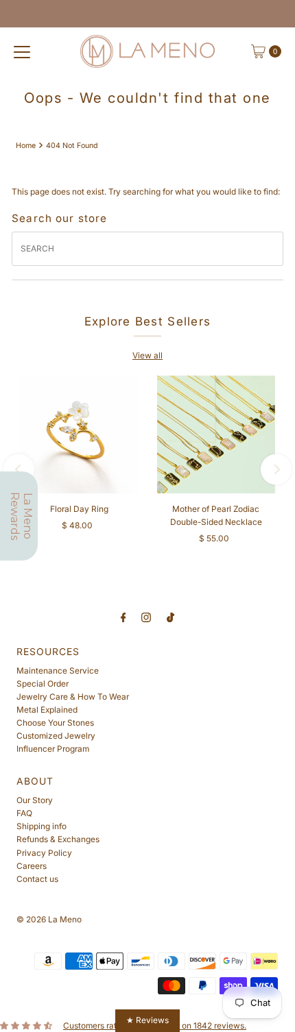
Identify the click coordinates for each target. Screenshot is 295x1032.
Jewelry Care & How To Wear (72, 696)
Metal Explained (47, 709)
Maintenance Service (57, 670)
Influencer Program (52, 749)
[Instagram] (146, 617)
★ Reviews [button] (147, 1020)
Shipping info (41, 826)
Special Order (42, 683)
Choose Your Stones (55, 722)
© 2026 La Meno (49, 919)
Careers (31, 866)
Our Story (34, 800)
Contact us (37, 879)
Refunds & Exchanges (57, 839)
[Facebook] (123, 617)
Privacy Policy (44, 853)
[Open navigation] (21, 51)
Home (26, 145)
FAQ (24, 813)
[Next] (276, 469)
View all (147, 355)
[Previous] (18, 469)
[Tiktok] (170, 617)
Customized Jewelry (55, 735)
